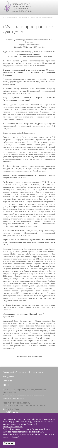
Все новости (23, 17)
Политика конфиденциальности (14, 398)
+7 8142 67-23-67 (10, 412)
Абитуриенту (9, 376)
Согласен (8, 443)
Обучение (7, 381)
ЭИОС (6, 385)
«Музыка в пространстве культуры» (41, 17)
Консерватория (12, 17)
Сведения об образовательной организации (23, 372)
